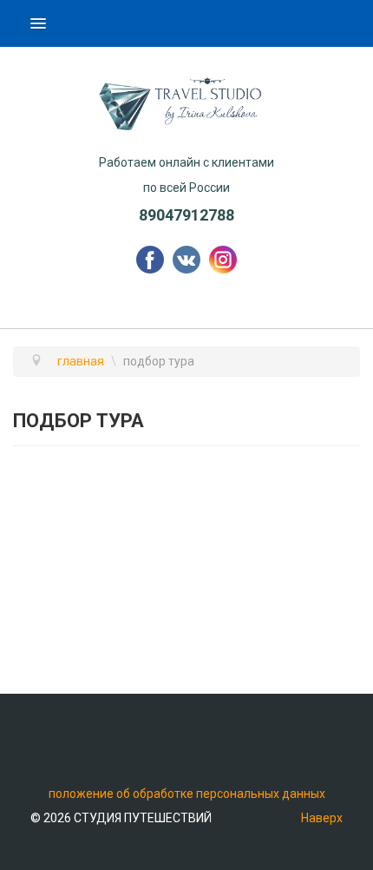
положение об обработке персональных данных (187, 794)
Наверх (322, 818)
